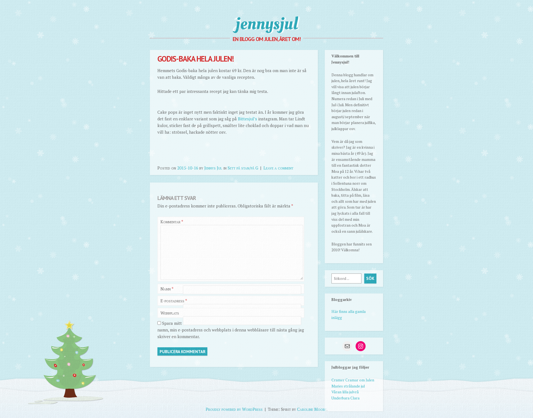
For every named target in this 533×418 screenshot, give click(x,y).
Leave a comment (278, 168)
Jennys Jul (213, 168)
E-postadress (173, 300)
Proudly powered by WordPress (234, 409)
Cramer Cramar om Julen (352, 380)
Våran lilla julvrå (345, 391)
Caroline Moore (311, 409)
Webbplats (169, 313)
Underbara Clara (345, 398)
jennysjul (266, 23)
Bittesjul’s (247, 118)
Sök (370, 278)
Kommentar (171, 221)
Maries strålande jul (348, 386)
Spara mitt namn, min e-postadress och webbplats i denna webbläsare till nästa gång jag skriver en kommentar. (230, 329)
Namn (167, 289)
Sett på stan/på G (243, 168)
